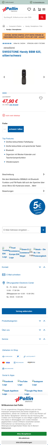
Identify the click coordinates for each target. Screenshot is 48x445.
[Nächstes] (44, 77)
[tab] (24, 179)
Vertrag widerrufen (24, 311)
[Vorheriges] (4, 77)
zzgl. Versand (13, 105)
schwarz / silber (16, 129)
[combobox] (20, 17)
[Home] (3, 26)
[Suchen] (42, 17)
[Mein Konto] (34, 9)
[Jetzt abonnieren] (43, 230)
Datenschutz (17, 235)
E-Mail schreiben (14, 274)
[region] (24, 78)
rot (5, 129)
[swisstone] (24, 48)
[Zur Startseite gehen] (10, 9)
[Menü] (44, 9)
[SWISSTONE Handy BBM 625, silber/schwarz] (24, 77)
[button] (42, 267)
